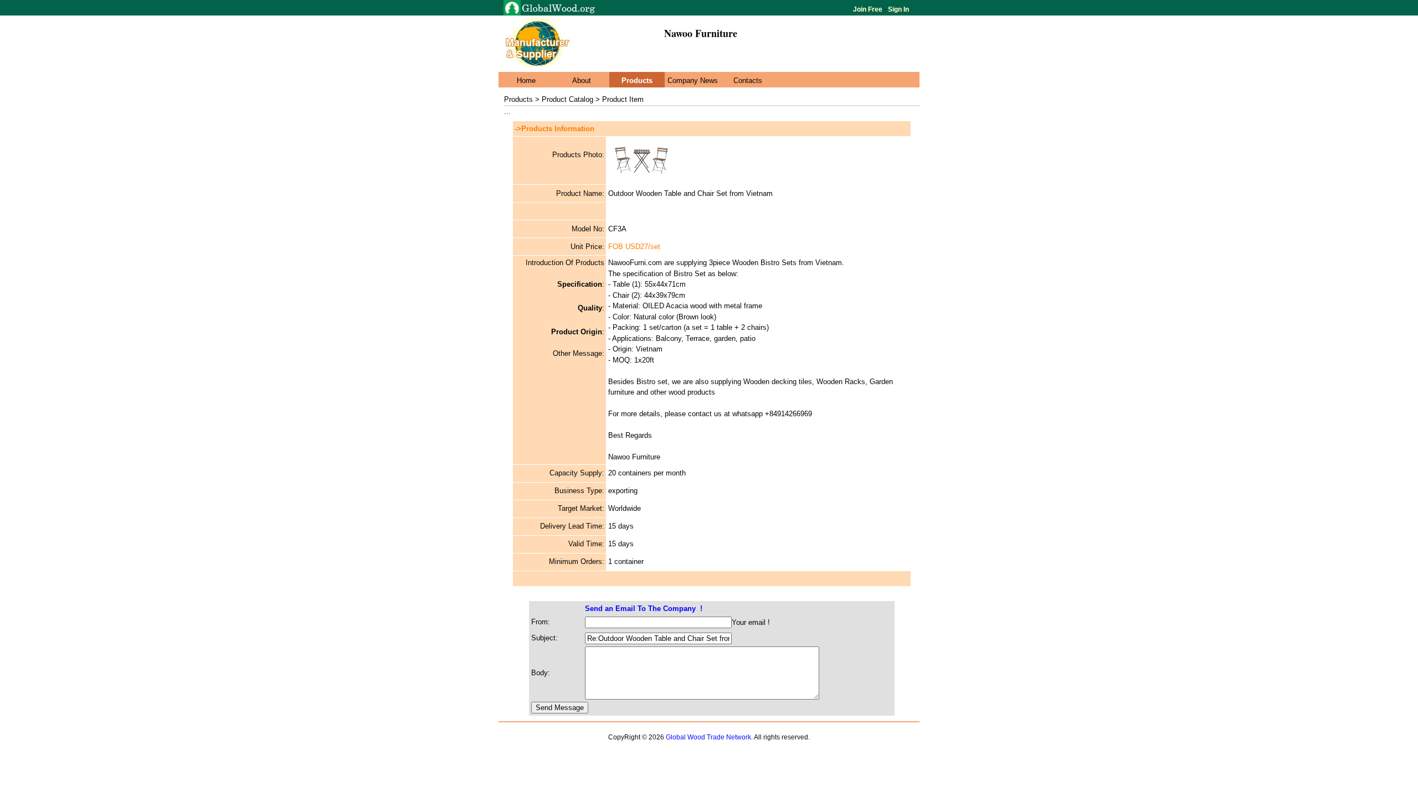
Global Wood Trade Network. (709, 737)
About (581, 80)
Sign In (897, 9)
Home (526, 80)
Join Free (868, 9)
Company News (692, 80)
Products (637, 80)
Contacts (747, 80)
